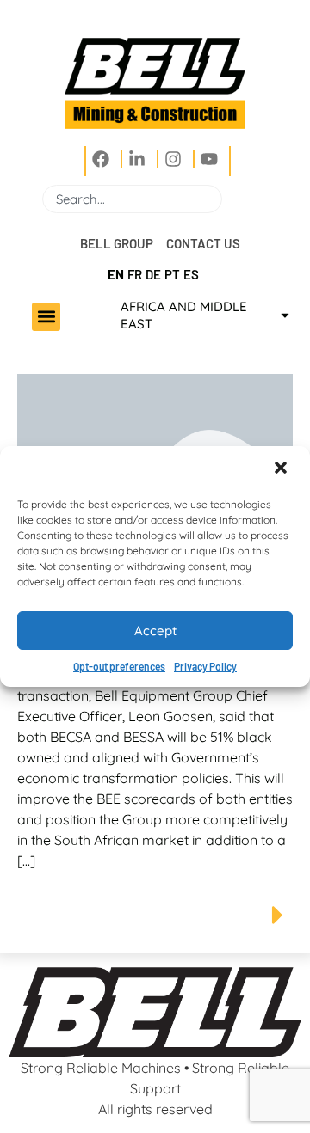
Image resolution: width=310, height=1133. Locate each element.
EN (116, 274)
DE (153, 274)
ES (191, 274)
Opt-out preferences (119, 666)
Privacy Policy (205, 666)
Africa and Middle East (184, 315)
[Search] (229, 199)
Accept (155, 630)
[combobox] (132, 199)
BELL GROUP (116, 243)
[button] (282, 469)
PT (172, 274)
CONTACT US (203, 243)
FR (134, 274)
